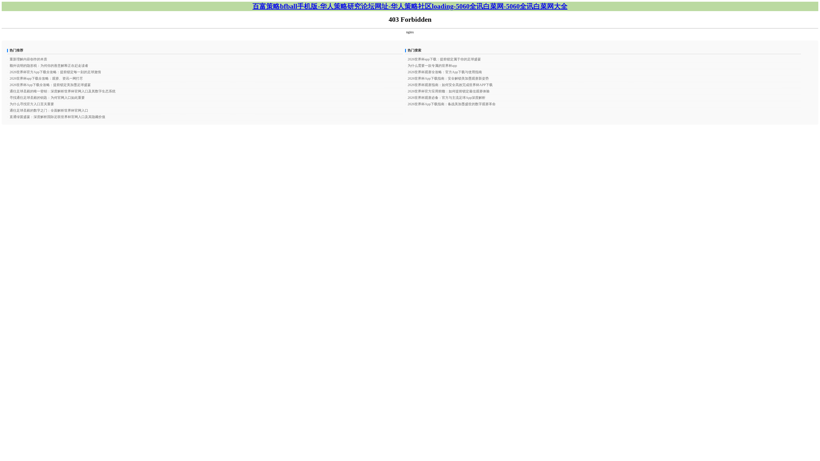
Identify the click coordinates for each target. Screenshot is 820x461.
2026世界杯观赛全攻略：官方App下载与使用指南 (443, 72)
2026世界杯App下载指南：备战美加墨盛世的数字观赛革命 (450, 104)
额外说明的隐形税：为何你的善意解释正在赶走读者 (47, 65)
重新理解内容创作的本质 (27, 59)
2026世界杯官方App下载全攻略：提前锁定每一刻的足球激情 (54, 72)
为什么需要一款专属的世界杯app (431, 65)
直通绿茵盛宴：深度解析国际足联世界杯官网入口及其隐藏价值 (56, 117)
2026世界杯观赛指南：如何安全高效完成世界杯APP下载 (449, 85)
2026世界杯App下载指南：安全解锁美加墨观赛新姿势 (447, 78)
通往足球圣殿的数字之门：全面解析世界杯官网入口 (47, 110)
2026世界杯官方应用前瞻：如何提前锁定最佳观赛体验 (447, 91)
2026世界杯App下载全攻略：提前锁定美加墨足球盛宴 (49, 85)
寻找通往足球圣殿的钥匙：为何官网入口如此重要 (46, 97)
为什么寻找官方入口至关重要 (30, 104)
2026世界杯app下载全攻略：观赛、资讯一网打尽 (45, 78)
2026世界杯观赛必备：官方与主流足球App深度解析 (445, 97)
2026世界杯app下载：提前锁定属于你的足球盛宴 (443, 59)
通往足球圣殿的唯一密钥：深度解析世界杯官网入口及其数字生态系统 (61, 91)
